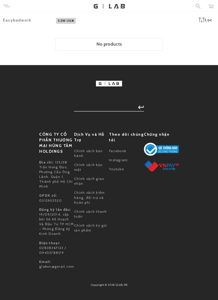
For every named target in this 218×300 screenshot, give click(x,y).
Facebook (117, 151)
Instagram (118, 160)
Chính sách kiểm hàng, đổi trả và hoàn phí (89, 197)
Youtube (116, 169)
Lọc (208, 19)
